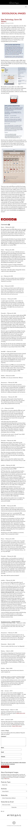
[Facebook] (10, 815)
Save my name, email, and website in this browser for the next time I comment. (13, 763)
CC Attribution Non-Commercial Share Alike (14, 825)
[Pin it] (10, 219)
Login (3, 811)
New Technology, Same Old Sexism (11, 20)
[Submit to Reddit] (12, 219)
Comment (4, 736)
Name (2, 747)
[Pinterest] (12, 815)
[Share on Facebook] (2, 219)
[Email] (15, 219)
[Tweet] (5, 219)
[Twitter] (8, 815)
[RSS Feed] (18, 815)
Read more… (7, 778)
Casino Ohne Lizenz (17, 726)
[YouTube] (16, 815)
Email (2, 752)
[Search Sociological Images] (20, 815)
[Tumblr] (13, 815)
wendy (2, 23)
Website (3, 756)
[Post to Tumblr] (7, 219)
